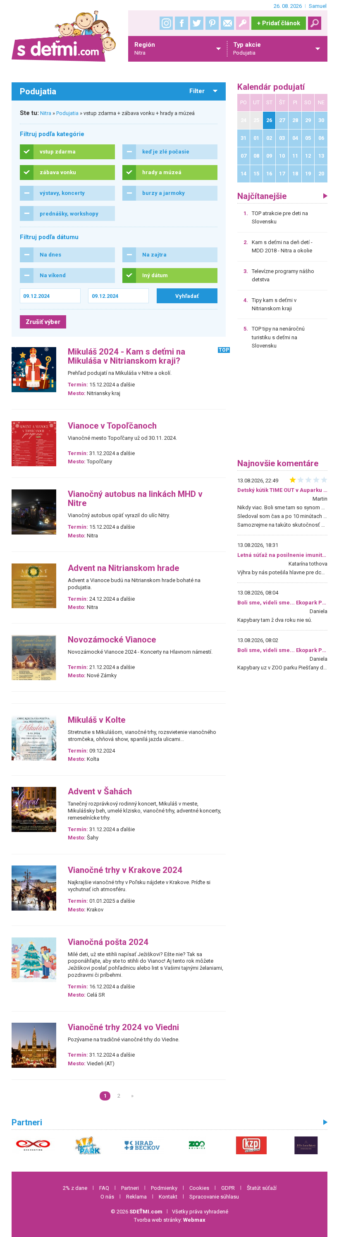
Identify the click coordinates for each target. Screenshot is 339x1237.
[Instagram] (166, 23)
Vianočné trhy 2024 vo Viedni (123, 1027)
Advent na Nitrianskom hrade (123, 568)
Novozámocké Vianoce (112, 640)
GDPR (228, 1188)
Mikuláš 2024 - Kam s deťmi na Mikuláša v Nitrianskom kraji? (126, 356)
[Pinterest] (212, 23)
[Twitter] (196, 23)
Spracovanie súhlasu (214, 1197)
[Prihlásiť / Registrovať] (242, 23)
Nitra (45, 113)
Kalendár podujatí (271, 87)
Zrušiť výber (43, 322)
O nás (107, 1197)
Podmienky (164, 1188)
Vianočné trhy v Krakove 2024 (125, 870)
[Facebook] (181, 23)
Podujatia (67, 113)
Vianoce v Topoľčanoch (112, 426)
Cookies (199, 1188)
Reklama (136, 1197)
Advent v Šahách (100, 791)
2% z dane (75, 1188)
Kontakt (168, 1197)
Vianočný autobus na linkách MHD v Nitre (135, 498)
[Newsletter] (227, 23)
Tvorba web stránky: (169, 1220)
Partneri (130, 1188)
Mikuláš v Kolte (96, 720)
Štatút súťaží (262, 1188)
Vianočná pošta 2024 (108, 942)
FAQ (104, 1188)
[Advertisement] (282, 407)
